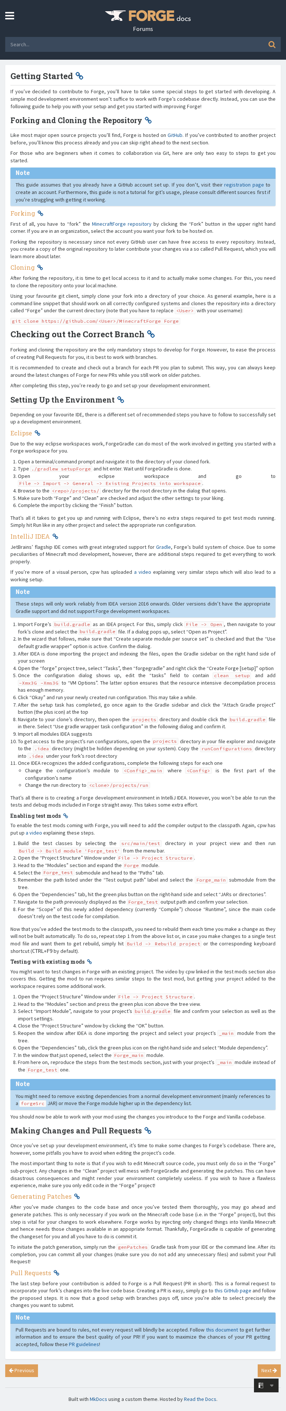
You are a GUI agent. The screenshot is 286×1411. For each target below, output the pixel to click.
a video (142, 572)
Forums (143, 29)
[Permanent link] (79, 76)
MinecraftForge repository (122, 223)
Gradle (163, 547)
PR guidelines (84, 1344)
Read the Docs (200, 1399)
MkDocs (98, 1399)
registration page (244, 184)
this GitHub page (232, 1290)
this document (222, 1329)
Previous (23, 1370)
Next (267, 1370)
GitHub (175, 135)
